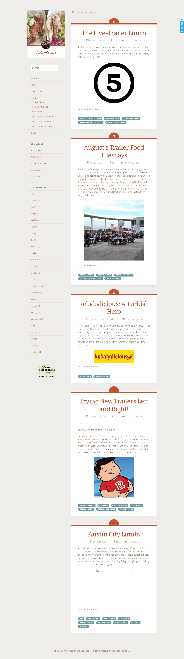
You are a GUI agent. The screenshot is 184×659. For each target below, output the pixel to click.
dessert (34, 246)
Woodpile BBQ (97, 179)
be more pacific (87, 505)
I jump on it (95, 335)
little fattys (104, 275)
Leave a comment (133, 41)
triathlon (34, 345)
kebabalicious (112, 118)
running (34, 312)
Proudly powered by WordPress (71, 651)
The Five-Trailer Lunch (114, 33)
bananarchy (93, 619)
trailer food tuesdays (91, 279)
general (34, 266)
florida (33, 253)
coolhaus (124, 619)
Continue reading (89, 109)
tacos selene (126, 509)
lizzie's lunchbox (106, 509)
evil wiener (137, 505)
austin (33, 200)
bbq (32, 207)
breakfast (34, 220)
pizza (33, 299)
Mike (115, 41)
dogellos (104, 505)
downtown (85, 376)
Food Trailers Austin (38, 163)
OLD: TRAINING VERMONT (42, 116)
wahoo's (84, 626)
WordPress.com (120, 651)
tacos (33, 339)
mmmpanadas (121, 622)
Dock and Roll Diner (125, 185)
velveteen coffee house (91, 122)
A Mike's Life (46, 52)
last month (83, 172)
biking (33, 213)
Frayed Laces (36, 170)
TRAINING (34, 98)
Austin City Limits (114, 534)
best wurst (109, 619)
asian (33, 194)
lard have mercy (131, 118)
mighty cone (104, 622)
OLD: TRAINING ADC (40, 107)
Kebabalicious (112, 179)
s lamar (136, 622)
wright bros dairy (116, 122)
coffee (33, 233)
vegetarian (35, 352)
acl (81, 619)
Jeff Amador (35, 176)
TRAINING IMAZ (38, 102)
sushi (33, 325)
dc (32, 240)
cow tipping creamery (90, 118)
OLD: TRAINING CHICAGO (42, 112)
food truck (35, 259)
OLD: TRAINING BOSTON (42, 126)
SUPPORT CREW (37, 91)
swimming (34, 332)
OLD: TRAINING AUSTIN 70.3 (43, 121)
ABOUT (33, 85)
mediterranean (37, 286)
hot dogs (34, 273)
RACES (33, 133)
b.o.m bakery (36, 150)
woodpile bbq (113, 279)
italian (33, 279)
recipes (34, 306)
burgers (34, 227)
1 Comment (133, 542)
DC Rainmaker (36, 157)
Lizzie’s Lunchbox (121, 442)
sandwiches (35, 319)
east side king (120, 505)
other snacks (36, 292)
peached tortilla (124, 275)
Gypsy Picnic (132, 452)
